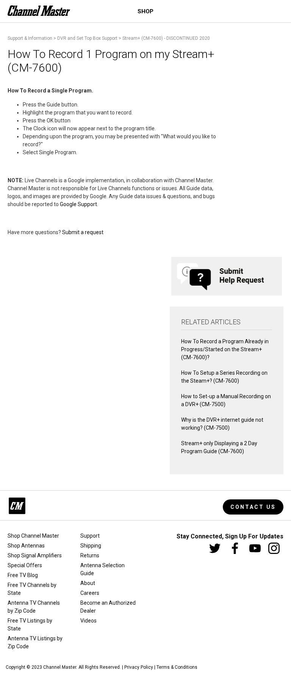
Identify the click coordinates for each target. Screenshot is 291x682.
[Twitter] (215, 548)
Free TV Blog (23, 575)
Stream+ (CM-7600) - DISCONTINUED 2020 (166, 38)
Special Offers (25, 565)
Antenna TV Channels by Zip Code (34, 607)
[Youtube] (255, 548)
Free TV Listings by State (30, 625)
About (87, 583)
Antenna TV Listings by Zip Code (35, 642)
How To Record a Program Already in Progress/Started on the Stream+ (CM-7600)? (225, 349)
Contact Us (253, 507)
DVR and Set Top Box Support (87, 38)
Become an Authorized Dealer (108, 607)
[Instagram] (274, 548)
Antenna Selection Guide (102, 569)
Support (90, 536)
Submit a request (82, 232)
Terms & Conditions (176, 667)
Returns (89, 555)
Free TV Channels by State (32, 589)
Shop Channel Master (33, 536)
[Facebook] (235, 548)
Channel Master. (60, 667)
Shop (145, 11)
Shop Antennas (26, 546)
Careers (89, 593)
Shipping (90, 546)
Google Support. (79, 204)
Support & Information (30, 38)
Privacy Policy (138, 667)
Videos (88, 621)
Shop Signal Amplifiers (35, 555)
